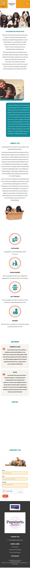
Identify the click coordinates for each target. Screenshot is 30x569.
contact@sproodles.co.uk (16, 540)
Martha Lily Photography (11, 562)
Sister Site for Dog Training (15, 549)
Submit (5, 496)
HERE (24, 69)
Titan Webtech (17, 561)
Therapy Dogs (15, 546)
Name (3, 470)
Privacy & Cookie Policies (15, 552)
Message (4, 482)
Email (3, 476)
